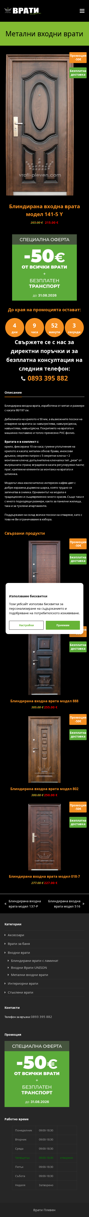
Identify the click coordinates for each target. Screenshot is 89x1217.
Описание (13, 392)
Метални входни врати (29, 974)
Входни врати (19, 952)
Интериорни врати (23, 983)
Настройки (26, 625)
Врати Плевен (44, 1210)
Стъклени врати (20, 992)
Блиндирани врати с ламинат (34, 960)
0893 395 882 (48, 378)
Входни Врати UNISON (29, 967)
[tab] (13, 392)
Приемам (62, 625)
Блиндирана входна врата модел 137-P (23, 904)
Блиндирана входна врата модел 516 (64, 904)
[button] (82, 11)
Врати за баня (19, 943)
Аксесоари (16, 935)
